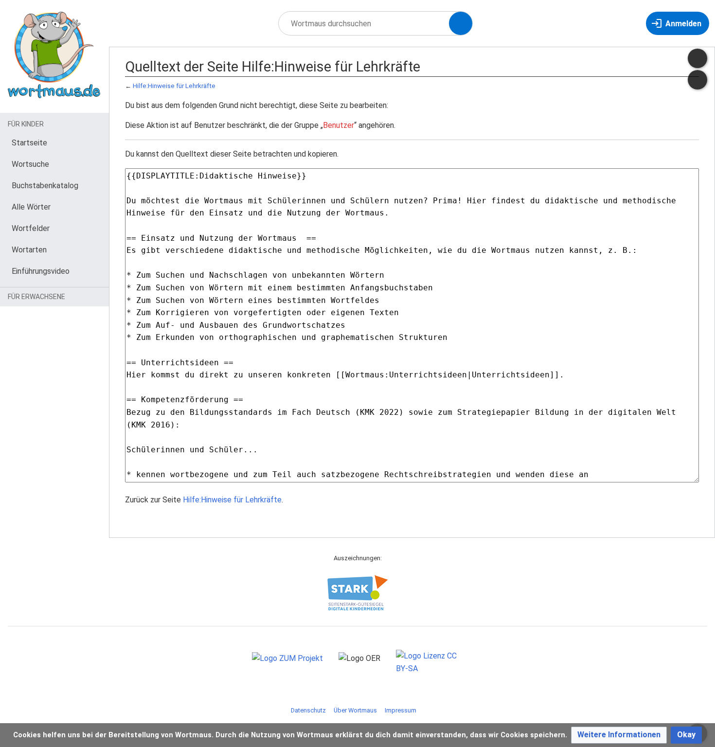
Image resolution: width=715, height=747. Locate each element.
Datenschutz (308, 710)
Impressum (400, 710)
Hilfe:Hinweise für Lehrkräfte (174, 85)
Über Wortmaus (355, 710)
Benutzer (338, 125)
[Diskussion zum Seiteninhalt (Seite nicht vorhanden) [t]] (697, 58)
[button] (619, 735)
